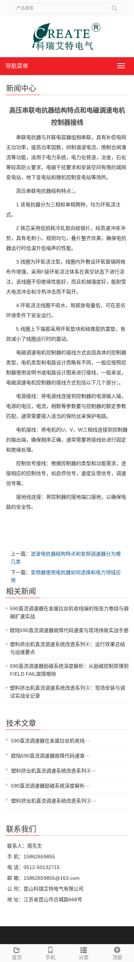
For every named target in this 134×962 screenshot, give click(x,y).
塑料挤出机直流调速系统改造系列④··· (53, 771)
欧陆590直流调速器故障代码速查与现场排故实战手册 (69, 630)
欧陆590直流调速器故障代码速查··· (50, 756)
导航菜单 (16, 66)
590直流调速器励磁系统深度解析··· (50, 786)
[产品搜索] (114, 5)
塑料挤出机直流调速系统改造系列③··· (53, 801)
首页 (17, 957)
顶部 (117, 957)
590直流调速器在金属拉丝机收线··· (50, 741)
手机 (50, 957)
